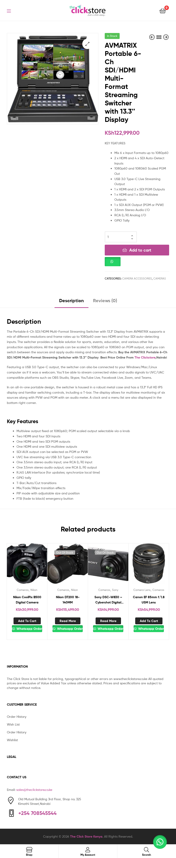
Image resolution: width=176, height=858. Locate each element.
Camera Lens (142, 590)
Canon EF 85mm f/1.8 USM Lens (149, 599)
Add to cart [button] (27, 621)
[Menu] (11, 10)
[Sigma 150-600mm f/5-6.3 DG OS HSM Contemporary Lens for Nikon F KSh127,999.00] (152, 37)
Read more (68, 621)
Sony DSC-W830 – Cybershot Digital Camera (108, 600)
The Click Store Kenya (86, 836)
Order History (16, 716)
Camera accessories (137, 278)
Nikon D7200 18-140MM (68, 599)
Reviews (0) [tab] (105, 300)
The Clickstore (145, 357)
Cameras (159, 278)
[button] (87, 44)
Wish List (13, 724)
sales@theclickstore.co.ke (34, 790)
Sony (115, 590)
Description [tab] (71, 300)
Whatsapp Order (29, 629)
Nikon (33, 590)
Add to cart (140, 250)
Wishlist (12, 740)
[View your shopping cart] (163, 10)
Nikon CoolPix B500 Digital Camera (27, 599)
